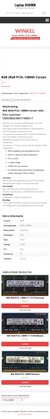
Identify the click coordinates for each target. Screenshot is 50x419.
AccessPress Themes (25, 414)
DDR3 (21, 35)
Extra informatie (22, 100)
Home (14, 35)
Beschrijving (7, 100)
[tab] (7, 100)
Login (17, 13)
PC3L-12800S (31, 35)
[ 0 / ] (10, 13)
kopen (25, 306)
